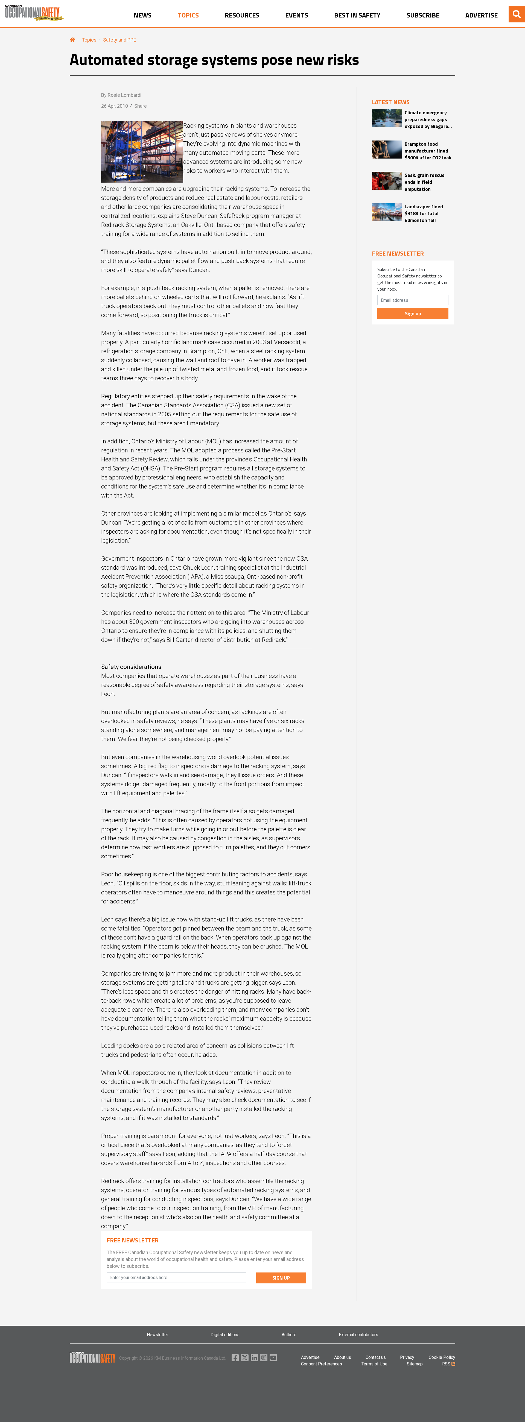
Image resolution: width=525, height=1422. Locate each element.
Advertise (310, 1357)
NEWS (142, 15)
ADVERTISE (481, 15)
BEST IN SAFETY (357, 15)
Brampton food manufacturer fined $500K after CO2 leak (428, 151)
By (121, 95)
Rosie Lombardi (124, 95)
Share (140, 106)
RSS (446, 1364)
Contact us (376, 1357)
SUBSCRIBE (423, 15)
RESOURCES (242, 15)
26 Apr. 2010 (114, 106)
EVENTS (296, 15)
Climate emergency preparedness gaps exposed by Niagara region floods (426, 119)
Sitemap (415, 1364)
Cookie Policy (442, 1357)
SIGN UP (281, 1277)
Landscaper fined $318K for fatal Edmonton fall (424, 213)
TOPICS (188, 15)
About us (342, 1357)
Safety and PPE (119, 40)
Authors (289, 1334)
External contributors (358, 1334)
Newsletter (157, 1334)
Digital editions (225, 1334)
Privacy (407, 1357)
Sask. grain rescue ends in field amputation (425, 182)
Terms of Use (374, 1364)
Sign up (413, 313)
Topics (89, 40)
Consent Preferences (321, 1364)
